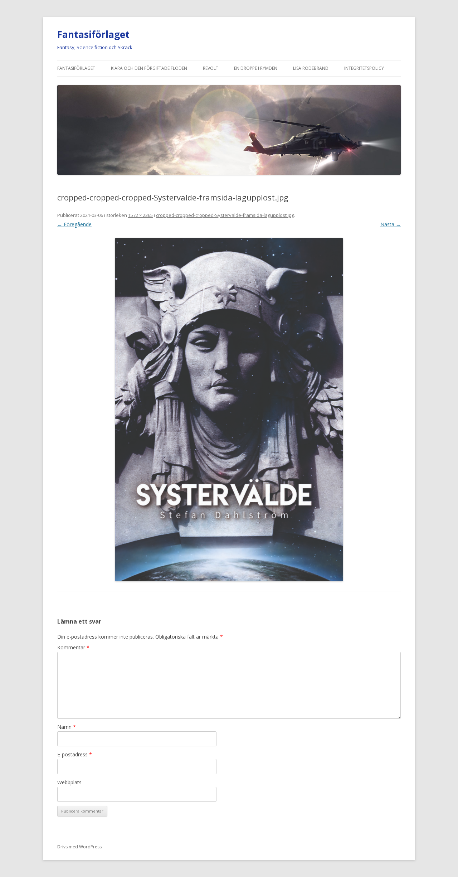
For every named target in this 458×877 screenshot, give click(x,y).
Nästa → (390, 224)
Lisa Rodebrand (310, 68)
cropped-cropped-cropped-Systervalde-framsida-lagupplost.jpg (225, 215)
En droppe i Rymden (255, 68)
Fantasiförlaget (93, 34)
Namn (66, 726)
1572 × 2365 (140, 215)
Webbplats (69, 782)
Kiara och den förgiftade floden (149, 68)
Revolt (210, 68)
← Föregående (74, 224)
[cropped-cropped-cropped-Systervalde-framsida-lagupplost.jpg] (229, 409)
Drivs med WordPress (79, 847)
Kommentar (73, 647)
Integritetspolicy (364, 68)
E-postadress (74, 754)
